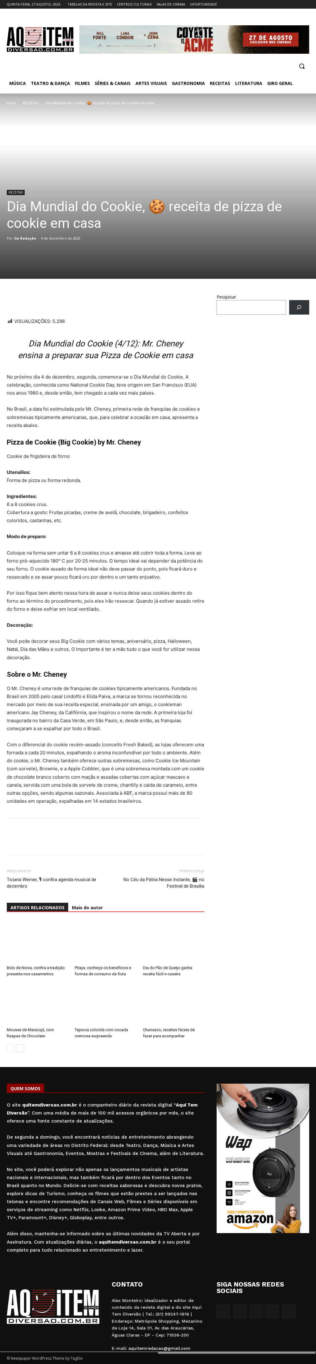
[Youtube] (305, 4)
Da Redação (25, 238)
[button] (301, 66)
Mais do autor (87, 907)
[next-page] (20, 1048)
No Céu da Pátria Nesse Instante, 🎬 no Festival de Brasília (163, 883)
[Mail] (288, 4)
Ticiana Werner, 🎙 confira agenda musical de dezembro (51, 883)
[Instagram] (280, 4)
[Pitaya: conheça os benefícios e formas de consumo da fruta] (105, 941)
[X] (297, 4)
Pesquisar (226, 297)
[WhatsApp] (13, 300)
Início (11, 103)
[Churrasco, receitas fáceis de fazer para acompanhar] (173, 1003)
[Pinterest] (55, 300)
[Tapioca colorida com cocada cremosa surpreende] (105, 1003)
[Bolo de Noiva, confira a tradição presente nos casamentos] (37, 941)
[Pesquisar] (299, 307)
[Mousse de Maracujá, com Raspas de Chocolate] (37, 1003)
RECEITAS (31, 103)
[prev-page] (11, 1048)
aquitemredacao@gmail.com (159, 1348)
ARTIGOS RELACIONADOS (37, 907)
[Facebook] (271, 4)
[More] (70, 300)
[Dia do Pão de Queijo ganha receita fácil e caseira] (173, 941)
